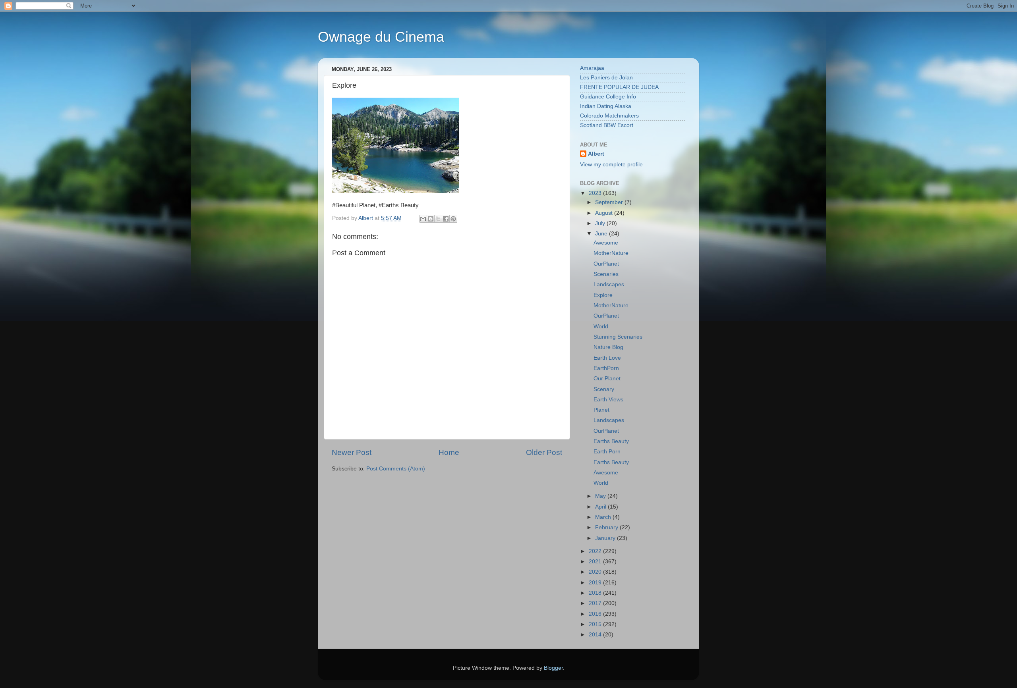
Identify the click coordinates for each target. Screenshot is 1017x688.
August (604, 213)
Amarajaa (592, 68)
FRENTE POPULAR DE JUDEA (619, 87)
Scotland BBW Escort (606, 125)
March (604, 517)
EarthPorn (606, 368)
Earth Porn (607, 452)
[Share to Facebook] (446, 219)
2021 (596, 562)
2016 (596, 614)
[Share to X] (438, 219)
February (607, 527)
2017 (596, 603)
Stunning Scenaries (618, 337)
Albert (596, 154)
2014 (596, 635)
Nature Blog (608, 347)
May (601, 496)
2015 (596, 624)
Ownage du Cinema (381, 37)
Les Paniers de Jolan (606, 78)
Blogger (553, 668)
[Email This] (423, 219)
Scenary (604, 389)
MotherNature (611, 253)
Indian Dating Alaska (605, 106)
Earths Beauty (611, 441)
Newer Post (351, 452)
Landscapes (609, 284)
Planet (601, 410)
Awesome (606, 243)
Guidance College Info (608, 97)
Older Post (544, 452)
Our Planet (607, 379)
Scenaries (606, 274)
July (601, 223)
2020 (596, 572)
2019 (596, 583)
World (601, 327)
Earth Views (608, 400)
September (610, 202)
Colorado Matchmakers (609, 116)
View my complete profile (611, 165)
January (606, 538)
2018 (596, 593)
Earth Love (607, 358)
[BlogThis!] (431, 219)
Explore (603, 295)
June (602, 234)
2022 (596, 551)
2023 (596, 193)
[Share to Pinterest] (453, 219)
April (601, 507)
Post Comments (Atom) (395, 469)
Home (449, 452)
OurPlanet (606, 264)
